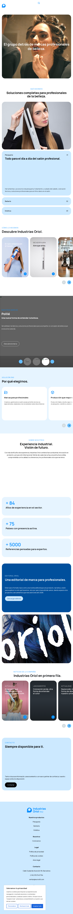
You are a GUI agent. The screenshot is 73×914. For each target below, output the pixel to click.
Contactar (10, 785)
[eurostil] (45, 361)
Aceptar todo (37, 906)
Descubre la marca (10, 344)
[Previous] (64, 282)
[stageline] (27, 361)
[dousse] (36, 361)
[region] (25, 897)
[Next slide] (52, 362)
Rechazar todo (24, 906)
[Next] (69, 282)
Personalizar (12, 906)
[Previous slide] (21, 362)
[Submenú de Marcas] (52, 4)
